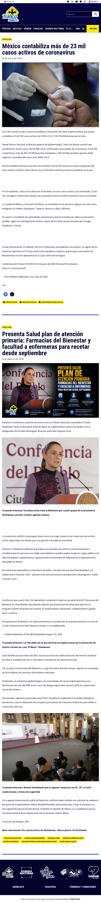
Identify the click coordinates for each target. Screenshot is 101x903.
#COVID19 (30, 263)
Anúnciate (18, 886)
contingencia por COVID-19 (52, 302)
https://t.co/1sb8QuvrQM (52, 625)
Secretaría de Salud (68, 841)
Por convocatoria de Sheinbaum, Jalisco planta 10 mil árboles (54, 830)
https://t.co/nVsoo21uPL (14, 268)
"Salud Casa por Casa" (12, 838)
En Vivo (93, 28)
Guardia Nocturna (54, 28)
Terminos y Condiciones (82, 886)
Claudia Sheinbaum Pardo (34, 838)
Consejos (38, 28)
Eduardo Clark (54, 838)
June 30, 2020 (41, 276)
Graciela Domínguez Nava (73, 838)
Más (78, 28)
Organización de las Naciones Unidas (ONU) (39, 841)
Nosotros (50, 886)
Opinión (27, 28)
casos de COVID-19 (29, 302)
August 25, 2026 (54, 634)
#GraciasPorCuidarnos (67, 263)
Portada (6, 28)
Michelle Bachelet (11, 841)
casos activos (11, 302)
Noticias (17, 28)
